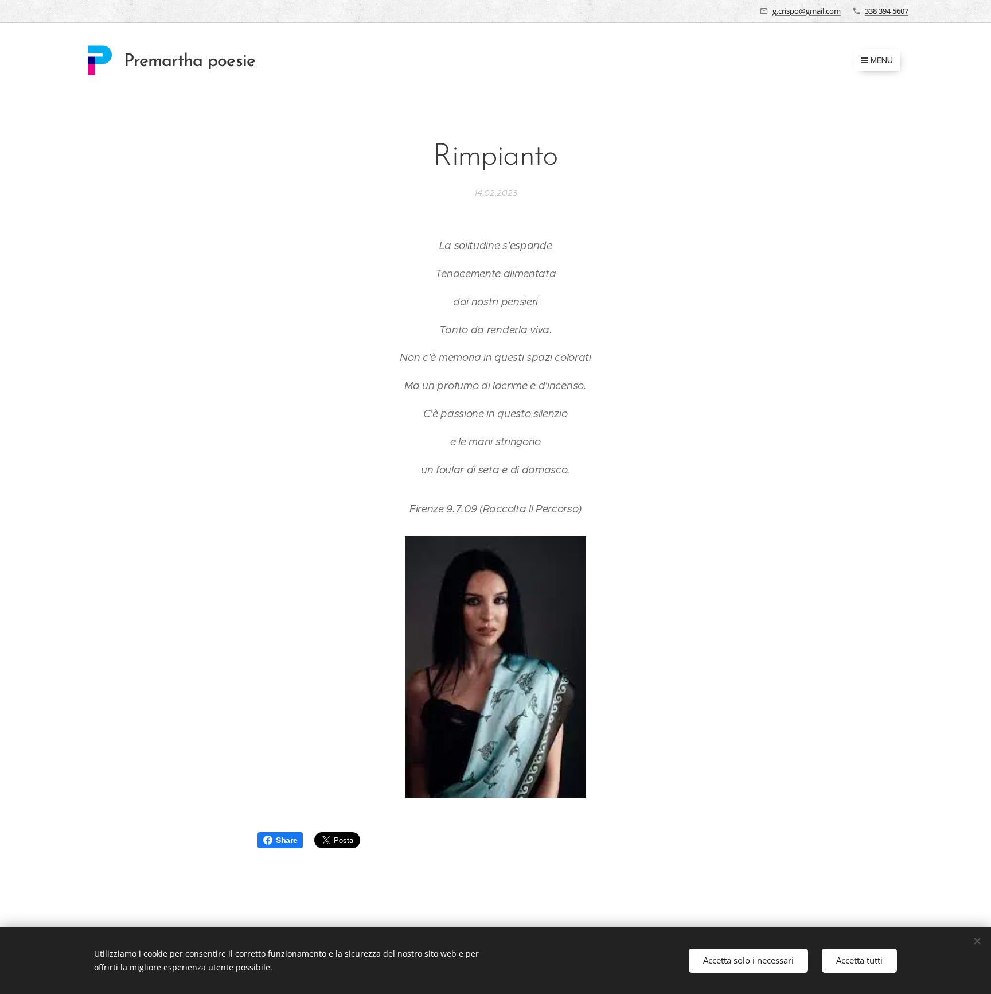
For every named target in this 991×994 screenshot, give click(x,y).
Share (286, 840)
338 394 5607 (886, 11)
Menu (882, 60)
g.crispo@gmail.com (806, 11)
